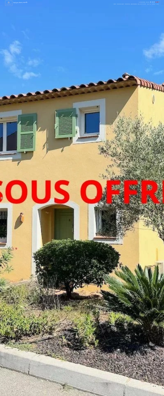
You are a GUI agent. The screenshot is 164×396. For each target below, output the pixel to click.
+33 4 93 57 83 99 (142, 2)
